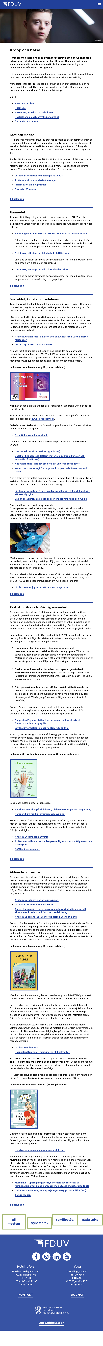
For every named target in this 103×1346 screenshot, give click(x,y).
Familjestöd (65, 1219)
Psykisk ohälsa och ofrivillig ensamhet (37, 117)
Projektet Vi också (25, 189)
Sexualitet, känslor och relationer (34, 112)
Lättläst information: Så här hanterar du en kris (41, 727)
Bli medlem (14, 1221)
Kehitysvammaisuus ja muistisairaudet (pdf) (40, 1150)
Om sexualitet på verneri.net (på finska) (37, 451)
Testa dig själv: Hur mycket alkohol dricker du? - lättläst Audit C (51, 233)
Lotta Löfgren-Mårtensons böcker (34, 344)
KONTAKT (25, 1294)
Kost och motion (24, 103)
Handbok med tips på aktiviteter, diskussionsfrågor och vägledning (53, 809)
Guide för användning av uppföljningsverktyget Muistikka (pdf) (50, 1190)
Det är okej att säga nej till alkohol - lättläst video (43, 253)
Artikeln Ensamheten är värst (31, 836)
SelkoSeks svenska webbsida (31, 435)
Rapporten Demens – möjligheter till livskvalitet (42, 1052)
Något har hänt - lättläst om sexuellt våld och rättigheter (47, 463)
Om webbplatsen (51, 1323)
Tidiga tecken (23, 1195)
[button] (99, 4)
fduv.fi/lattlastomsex (42, 418)
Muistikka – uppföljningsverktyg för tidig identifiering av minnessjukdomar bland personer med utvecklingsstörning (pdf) (52, 1184)
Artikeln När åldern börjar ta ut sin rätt (36, 900)
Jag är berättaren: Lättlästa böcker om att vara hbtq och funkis (51, 498)
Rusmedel (20, 107)
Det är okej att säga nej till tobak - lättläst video (42, 269)
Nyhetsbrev (39, 1223)
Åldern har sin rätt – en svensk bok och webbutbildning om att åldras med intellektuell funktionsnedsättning (50, 911)
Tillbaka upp (17, 199)
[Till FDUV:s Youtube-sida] (67, 1256)
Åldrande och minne (26, 121)
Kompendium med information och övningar (40, 814)
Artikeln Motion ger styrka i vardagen (36, 180)
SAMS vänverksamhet (27, 849)
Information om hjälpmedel (30, 184)
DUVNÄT (77, 1294)
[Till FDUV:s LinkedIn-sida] (56, 1256)
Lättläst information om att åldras (34, 904)
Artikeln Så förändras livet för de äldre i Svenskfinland (46, 916)
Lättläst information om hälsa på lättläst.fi (39, 175)
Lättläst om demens (26, 1047)
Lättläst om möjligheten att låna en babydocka (41, 587)
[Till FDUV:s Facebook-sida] (36, 1256)
